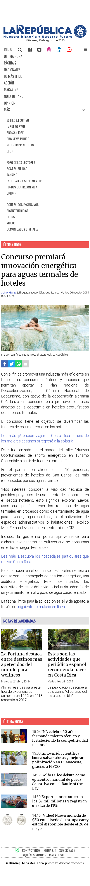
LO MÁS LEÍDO (13, 76)
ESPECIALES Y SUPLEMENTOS (24, 181)
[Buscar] (20, 49)
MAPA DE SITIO (58, 855)
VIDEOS (11, 223)
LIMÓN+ (11, 193)
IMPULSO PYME (16, 126)
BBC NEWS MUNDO (18, 138)
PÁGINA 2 (10, 63)
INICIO (8, 49)
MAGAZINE (11, 89)
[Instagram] (49, 49)
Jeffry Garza (9, 292)
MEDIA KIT (50, 850)
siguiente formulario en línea (41, 607)
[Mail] (25, 364)
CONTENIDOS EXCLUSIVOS (23, 204)
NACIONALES (12, 69)
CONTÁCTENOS (31, 850)
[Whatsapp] (18, 364)
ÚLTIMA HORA (13, 56)
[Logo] (45, 36)
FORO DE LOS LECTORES (21, 162)
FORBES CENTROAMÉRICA (22, 187)
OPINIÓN (9, 103)
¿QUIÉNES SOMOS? (34, 855)
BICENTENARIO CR (17, 210)
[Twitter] (39, 49)
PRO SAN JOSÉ (15, 132)
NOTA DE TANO (13, 96)
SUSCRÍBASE (67, 850)
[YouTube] (69, 49)
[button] (85, 49)
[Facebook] (30, 49)
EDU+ (10, 151)
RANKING (12, 174)
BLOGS (11, 217)
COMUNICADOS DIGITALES (22, 229)
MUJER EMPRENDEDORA (20, 145)
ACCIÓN (9, 83)
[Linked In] (59, 49)
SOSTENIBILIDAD (17, 168)
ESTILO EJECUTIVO (18, 120)
